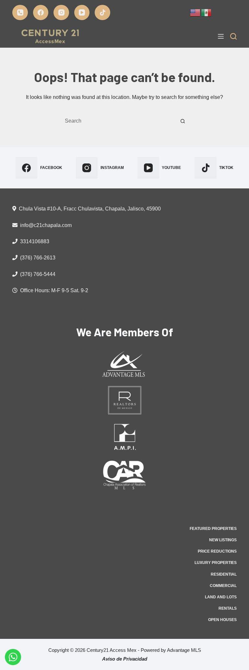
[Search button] (182, 120)
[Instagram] (61, 12)
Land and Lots (221, 597)
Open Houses (222, 619)
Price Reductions (217, 551)
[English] (195, 12)
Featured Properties (213, 528)
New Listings (223, 540)
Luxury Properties (216, 562)
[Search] (233, 36)
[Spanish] (206, 12)
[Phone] (20, 12)
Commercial (223, 585)
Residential (224, 574)
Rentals (228, 608)
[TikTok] (102, 12)
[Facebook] (41, 12)
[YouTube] (82, 12)
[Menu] (221, 36)
